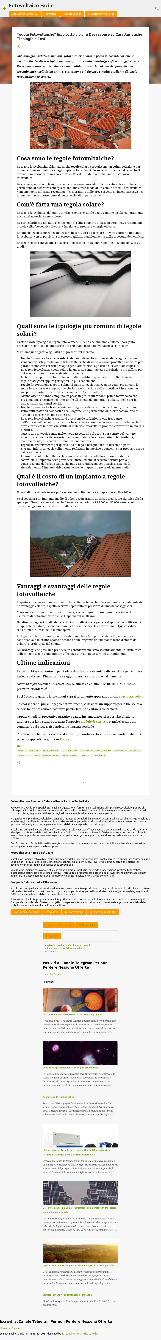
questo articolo (130, 696)
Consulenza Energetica (25, 13)
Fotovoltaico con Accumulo (95, 751)
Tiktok (64, 739)
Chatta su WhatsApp (102, 13)
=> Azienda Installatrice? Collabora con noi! (66, 945)
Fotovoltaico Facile (31, 5)
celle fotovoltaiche (29, 751)
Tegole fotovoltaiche (93, 755)
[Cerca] (156, 8)
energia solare (50, 751)
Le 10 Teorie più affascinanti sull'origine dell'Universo (70, 1067)
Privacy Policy (90, 1333)
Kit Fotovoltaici (72, 13)
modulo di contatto (94, 721)
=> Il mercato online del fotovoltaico (63, 948)
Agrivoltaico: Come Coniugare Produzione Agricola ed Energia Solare (79, 1265)
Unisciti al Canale (52, 974)
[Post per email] (19, 747)
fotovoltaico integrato (127, 751)
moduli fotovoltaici (29, 755)
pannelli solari (50, 755)
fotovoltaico (69, 751)
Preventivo (51, 13)
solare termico (70, 755)
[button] (19, 46)
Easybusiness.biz (71, 1333)
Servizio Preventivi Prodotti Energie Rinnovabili (67, 1295)
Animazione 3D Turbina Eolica (58, 1097)
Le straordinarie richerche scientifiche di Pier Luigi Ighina (72, 1014)
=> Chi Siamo (50, 951)
